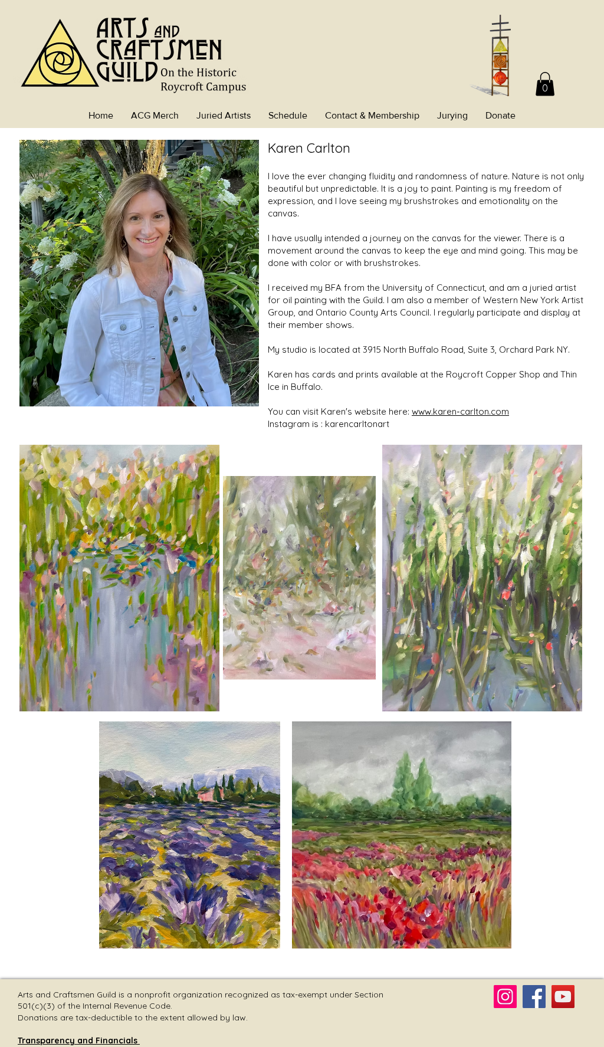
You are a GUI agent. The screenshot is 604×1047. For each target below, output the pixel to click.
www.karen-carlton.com (460, 411)
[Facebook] (534, 996)
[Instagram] (505, 996)
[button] (545, 84)
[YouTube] (563, 996)
